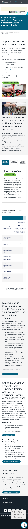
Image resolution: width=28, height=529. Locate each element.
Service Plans (9, 70)
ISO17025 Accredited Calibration (23, 162)
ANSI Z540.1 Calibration (14, 162)
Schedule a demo (8, 435)
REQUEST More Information (11, 492)
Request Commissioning (10, 374)
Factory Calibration (5, 162)
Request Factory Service (11, 82)
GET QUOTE (10, 175)
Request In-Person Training (11, 461)
